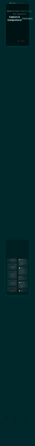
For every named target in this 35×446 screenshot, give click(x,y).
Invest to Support (27, 423)
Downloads (15, 418)
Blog (24, 420)
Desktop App (15, 420)
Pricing (14, 425)
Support (25, 418)
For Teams (25, 425)
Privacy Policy (26, 428)
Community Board (16, 423)
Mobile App (15, 422)
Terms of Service (26, 427)
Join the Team (26, 422)
